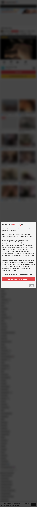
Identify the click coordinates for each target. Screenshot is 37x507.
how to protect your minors (9, 284)
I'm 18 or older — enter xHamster (18, 279)
